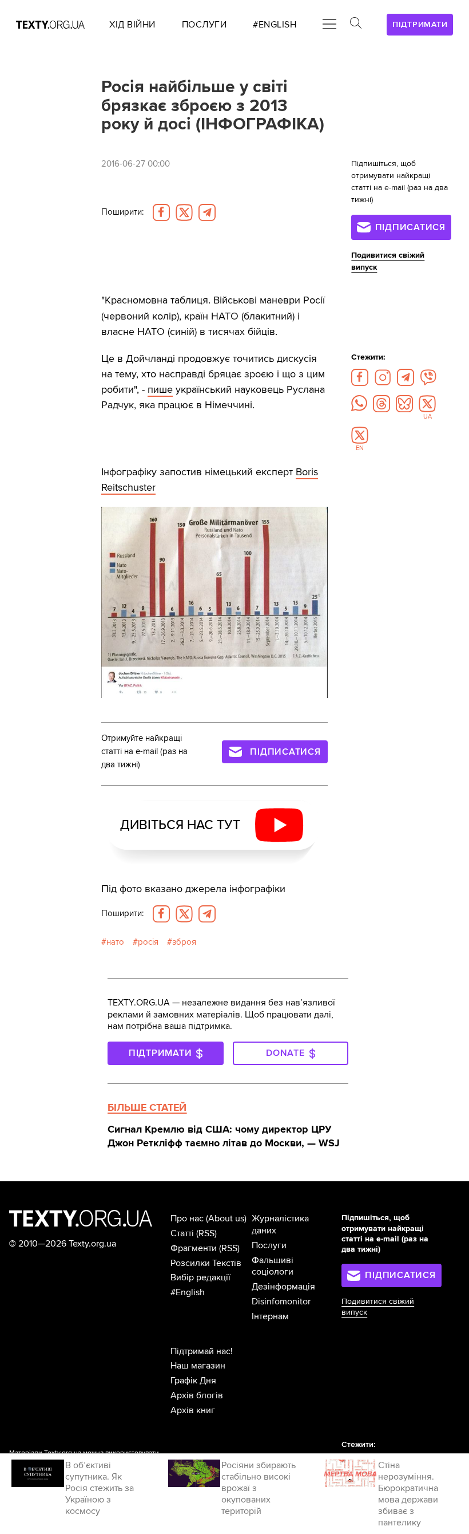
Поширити (122, 212)
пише (160, 389)
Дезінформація (283, 1286)
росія (148, 942)
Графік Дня (193, 1380)
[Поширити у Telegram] (207, 212)
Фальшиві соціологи (272, 1266)
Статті (182, 1233)
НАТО (115, 942)
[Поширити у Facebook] (161, 212)
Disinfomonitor (281, 1301)
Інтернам (270, 1316)
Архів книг (192, 1410)
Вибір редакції (200, 1277)
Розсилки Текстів (205, 1263)
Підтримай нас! (201, 1351)
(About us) (226, 1218)
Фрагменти (193, 1248)
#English (187, 1292)
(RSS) (206, 1233)
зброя (184, 942)
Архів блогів (196, 1395)
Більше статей (147, 1107)
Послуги (269, 1245)
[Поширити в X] (184, 212)
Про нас (187, 1218)
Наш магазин (197, 1365)
